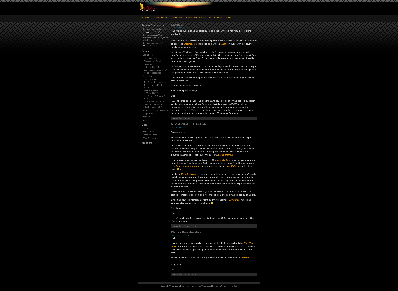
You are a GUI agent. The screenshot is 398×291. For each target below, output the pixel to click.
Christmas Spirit (150, 79)
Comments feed (150, 135)
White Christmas (151, 90)
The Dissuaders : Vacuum (155, 82)
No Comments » (191, 118)
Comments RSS (230, 286)
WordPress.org (149, 138)
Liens (228, 17)
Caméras (162, 29)
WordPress (206, 286)
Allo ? (160, 43)
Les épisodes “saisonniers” (155, 70)
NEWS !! (177, 24)
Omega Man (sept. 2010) (154, 101)
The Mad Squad (152, 67)
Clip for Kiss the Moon (187, 232)
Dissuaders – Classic (153, 61)
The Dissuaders (160, 17)
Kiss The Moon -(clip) (153, 107)
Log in (145, 128)
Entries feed (148, 132)
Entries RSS (217, 286)
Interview (218, 17)
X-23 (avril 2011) (151, 93)
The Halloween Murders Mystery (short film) (155, 37)
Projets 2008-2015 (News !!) (198, 17)
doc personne (149, 29)
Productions (176, 17)
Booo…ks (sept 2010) (153, 104)
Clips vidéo (148, 114)
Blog (181, 118)
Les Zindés (144, 17)
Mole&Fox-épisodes (152, 73)
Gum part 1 (150, 64)
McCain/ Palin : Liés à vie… (190, 124)
